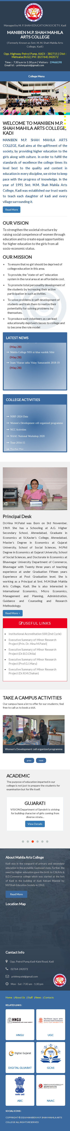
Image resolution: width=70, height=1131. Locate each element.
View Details (35, 823)
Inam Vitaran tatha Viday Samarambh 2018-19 (35, 353)
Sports (13, 440)
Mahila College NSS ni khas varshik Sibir (32, 342)
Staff (30, 997)
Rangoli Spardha (19, 446)
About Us (20, 997)
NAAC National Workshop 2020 (27, 420)
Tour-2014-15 (17, 426)
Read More (11, 209)
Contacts (49, 997)
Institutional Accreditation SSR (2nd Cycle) (35, 633)
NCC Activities (18, 413)
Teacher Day (17, 433)
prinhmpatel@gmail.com (24, 976)
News (38, 997)
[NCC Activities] (34, 729)
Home (9, 997)
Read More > (12, 613)
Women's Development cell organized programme (36, 407)
